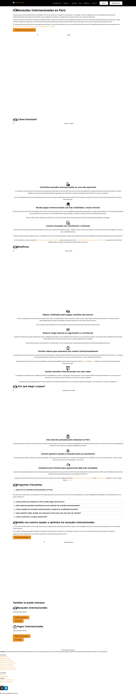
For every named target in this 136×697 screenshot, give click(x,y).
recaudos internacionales (20, 26)
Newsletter (86, 3)
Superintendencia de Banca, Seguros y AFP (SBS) (90, 240)
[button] (69, 3)
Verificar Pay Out (116, 3)
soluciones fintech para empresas (82, 478)
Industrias (74, 3)
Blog (80, 3)
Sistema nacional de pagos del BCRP (48, 240)
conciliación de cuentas (35, 26)
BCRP (84, 361)
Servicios (65, 3)
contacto (70, 480)
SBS (92, 361)
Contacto (94, 3)
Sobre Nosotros (57, 3)
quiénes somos (100, 478)
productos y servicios (49, 26)
